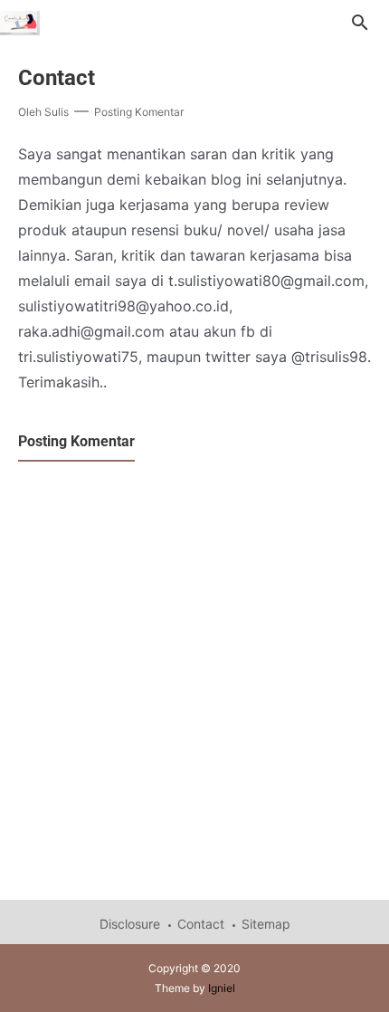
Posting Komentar (139, 112)
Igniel (221, 988)
